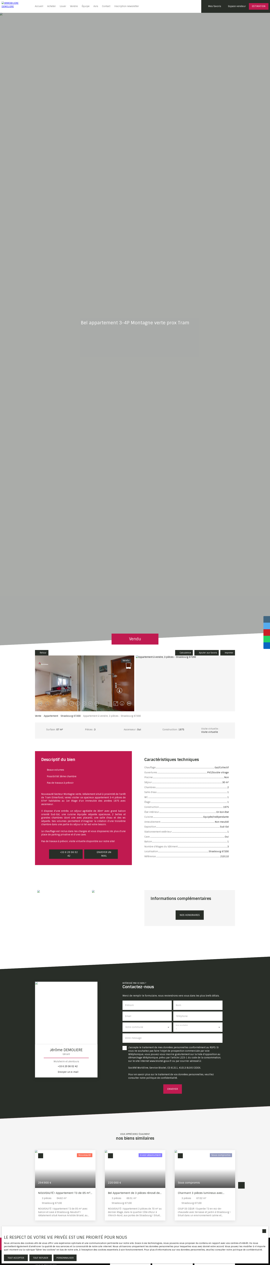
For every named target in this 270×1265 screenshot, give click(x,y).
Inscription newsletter (126, 6)
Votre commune (134, 1027)
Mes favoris (214, 6)
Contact (106, 6)
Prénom (129, 1005)
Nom (178, 1005)
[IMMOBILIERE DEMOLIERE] (15, 6)
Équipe (86, 6)
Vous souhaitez (182, 1025)
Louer (63, 6)
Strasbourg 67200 (71, 716)
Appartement (51, 716)
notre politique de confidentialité (244, 1249)
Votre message (133, 1038)
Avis (95, 6)
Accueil (39, 6)
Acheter (51, 6)
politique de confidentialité (161, 1078)
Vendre (74, 6)
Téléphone (182, 1016)
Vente (38, 716)
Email (128, 1016)
